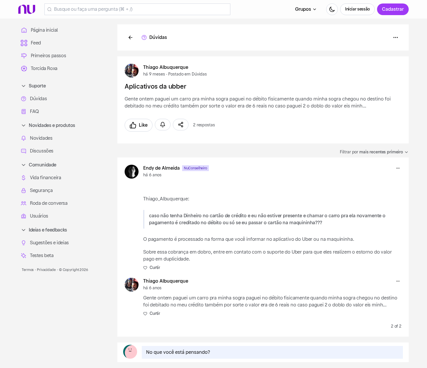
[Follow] (163, 124)
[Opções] (395, 37)
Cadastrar (393, 9)
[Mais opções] (397, 168)
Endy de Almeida (161, 168)
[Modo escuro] (332, 9)
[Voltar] (130, 37)
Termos (28, 270)
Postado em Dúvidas (187, 74)
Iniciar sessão (357, 9)
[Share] (181, 124)
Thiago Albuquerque (165, 67)
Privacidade (46, 270)
